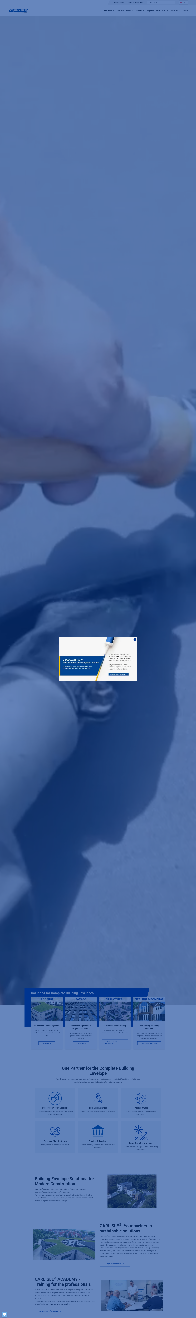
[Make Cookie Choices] (4, 1314)
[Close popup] (135, 639)
